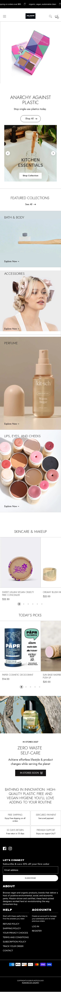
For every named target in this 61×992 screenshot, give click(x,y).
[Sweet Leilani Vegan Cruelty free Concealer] (20, 563)
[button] (19, 604)
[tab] (28, 177)
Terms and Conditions (16, 937)
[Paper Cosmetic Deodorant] (20, 647)
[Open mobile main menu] (4, 16)
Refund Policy (11, 924)
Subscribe (30, 878)
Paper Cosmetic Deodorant (17, 674)
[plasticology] (30, 16)
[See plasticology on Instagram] (10, 849)
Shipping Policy (12, 928)
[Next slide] (53, 153)
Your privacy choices (15, 933)
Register (37, 931)
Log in (35, 926)
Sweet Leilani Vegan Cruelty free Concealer (18, 593)
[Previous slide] (8, 153)
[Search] (50, 16)
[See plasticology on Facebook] (4, 849)
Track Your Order (13, 946)
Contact (8, 950)
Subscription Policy (14, 941)
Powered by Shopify (30, 983)
